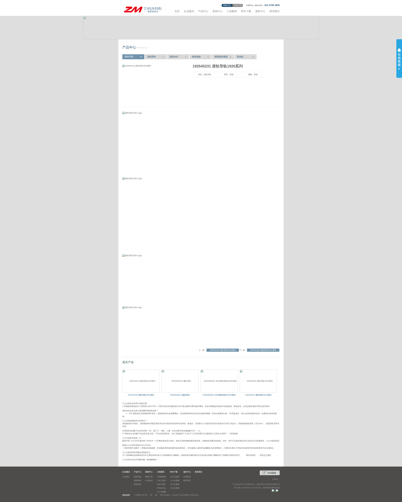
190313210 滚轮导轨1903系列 (141, 395)
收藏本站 (250, 5)
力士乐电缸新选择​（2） (132, 438)
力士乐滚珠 (174, 480)
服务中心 (260, 11)
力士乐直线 (174, 484)
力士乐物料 (161, 492)
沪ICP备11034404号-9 (243, 488)
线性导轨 (129, 57)
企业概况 (189, 11)
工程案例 (232, 11)
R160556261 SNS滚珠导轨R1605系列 (219, 395)
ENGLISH (238, 5)
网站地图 (276, 488)
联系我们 (275, 11)
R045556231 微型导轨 (180, 395)
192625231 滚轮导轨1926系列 (223, 350)
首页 (177, 11)
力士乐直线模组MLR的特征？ (134, 421)
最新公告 (149, 477)
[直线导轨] (142, 9)
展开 (399, 59)
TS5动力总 (161, 488)
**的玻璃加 (161, 477)
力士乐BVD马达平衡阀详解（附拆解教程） (140, 460)
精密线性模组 (221, 57)
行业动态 (149, 480)
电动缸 (240, 57)
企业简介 (126, 477)
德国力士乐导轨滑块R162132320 (136, 445)
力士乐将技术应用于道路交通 (134, 403)
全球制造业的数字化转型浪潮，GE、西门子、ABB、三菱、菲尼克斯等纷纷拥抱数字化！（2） (161, 431)
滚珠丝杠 (174, 57)
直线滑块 (151, 57)
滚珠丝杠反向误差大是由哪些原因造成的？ (140, 411)
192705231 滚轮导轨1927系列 (263, 350)
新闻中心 (217, 11)
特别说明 (126, 495)
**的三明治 (161, 480)
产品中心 (203, 11)
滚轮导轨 (207, 74)
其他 (232, 74)
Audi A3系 (161, 484)
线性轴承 (196, 57)
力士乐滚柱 (174, 477)
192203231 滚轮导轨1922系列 (258, 395)
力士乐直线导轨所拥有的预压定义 (136, 452)
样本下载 (246, 11)
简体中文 (227, 5)
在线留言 (187, 477)
